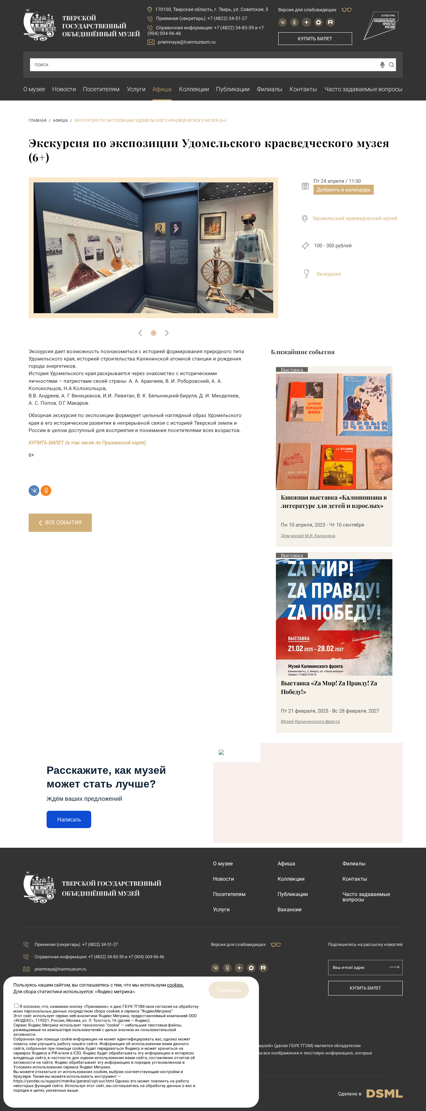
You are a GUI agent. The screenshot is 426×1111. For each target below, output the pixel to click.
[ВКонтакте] (34, 490)
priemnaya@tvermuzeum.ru (187, 42)
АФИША (60, 120)
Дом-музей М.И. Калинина (308, 535)
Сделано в (349, 1093)
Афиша (162, 89)
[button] (153, 333)
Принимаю (229, 990)
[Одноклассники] (46, 490)
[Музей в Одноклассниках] (294, 22)
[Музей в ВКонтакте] (282, 22)
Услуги (136, 89)
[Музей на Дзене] (306, 22)
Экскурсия (328, 274)
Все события (63, 522)
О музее (34, 89)
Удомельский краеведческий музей (355, 218)
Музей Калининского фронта (310, 721)
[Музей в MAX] (318, 22)
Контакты (303, 89)
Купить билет (315, 38)
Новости (64, 89)
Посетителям (101, 89)
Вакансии (290, 909)
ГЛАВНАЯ (38, 120)
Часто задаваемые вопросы (363, 89)
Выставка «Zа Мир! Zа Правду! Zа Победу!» (329, 687)
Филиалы (270, 89)
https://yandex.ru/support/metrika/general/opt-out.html (63, 1081)
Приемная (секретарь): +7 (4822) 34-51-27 (201, 18)
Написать (69, 819)
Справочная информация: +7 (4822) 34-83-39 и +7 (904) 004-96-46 (99, 956)
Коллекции (194, 89)
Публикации (233, 89)
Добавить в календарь (343, 190)
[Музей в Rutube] (330, 22)
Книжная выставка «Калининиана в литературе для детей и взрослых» (334, 501)
